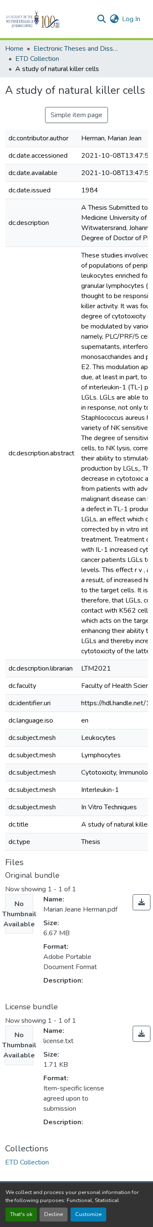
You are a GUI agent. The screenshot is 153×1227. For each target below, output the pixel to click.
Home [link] (14, 48)
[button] (47, 19)
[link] (141, 902)
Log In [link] (131, 19)
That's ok (21, 1214)
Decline (53, 1214)
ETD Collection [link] (37, 58)
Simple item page (76, 115)
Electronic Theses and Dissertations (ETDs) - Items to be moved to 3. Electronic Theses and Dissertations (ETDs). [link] (76, 48)
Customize (88, 1214)
